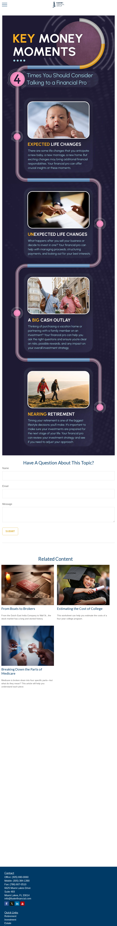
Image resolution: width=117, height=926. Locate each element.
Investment (10, 919)
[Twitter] (12, 904)
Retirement (10, 916)
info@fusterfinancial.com (17, 898)
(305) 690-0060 (20, 877)
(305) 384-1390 (21, 880)
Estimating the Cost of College (80, 608)
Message (7, 504)
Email (5, 486)
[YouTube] (22, 904)
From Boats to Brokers (18, 608)
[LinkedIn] (17, 904)
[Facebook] (6, 904)
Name (5, 468)
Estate (7, 923)
